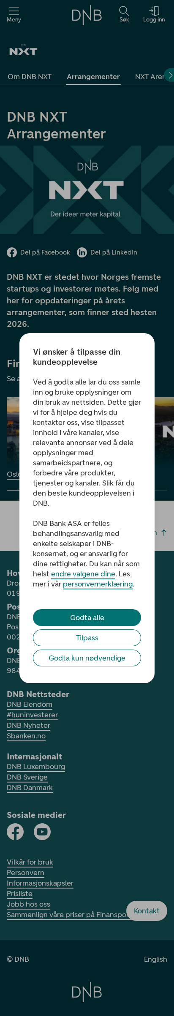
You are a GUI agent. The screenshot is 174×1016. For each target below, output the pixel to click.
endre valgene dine (83, 573)
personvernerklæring (98, 584)
